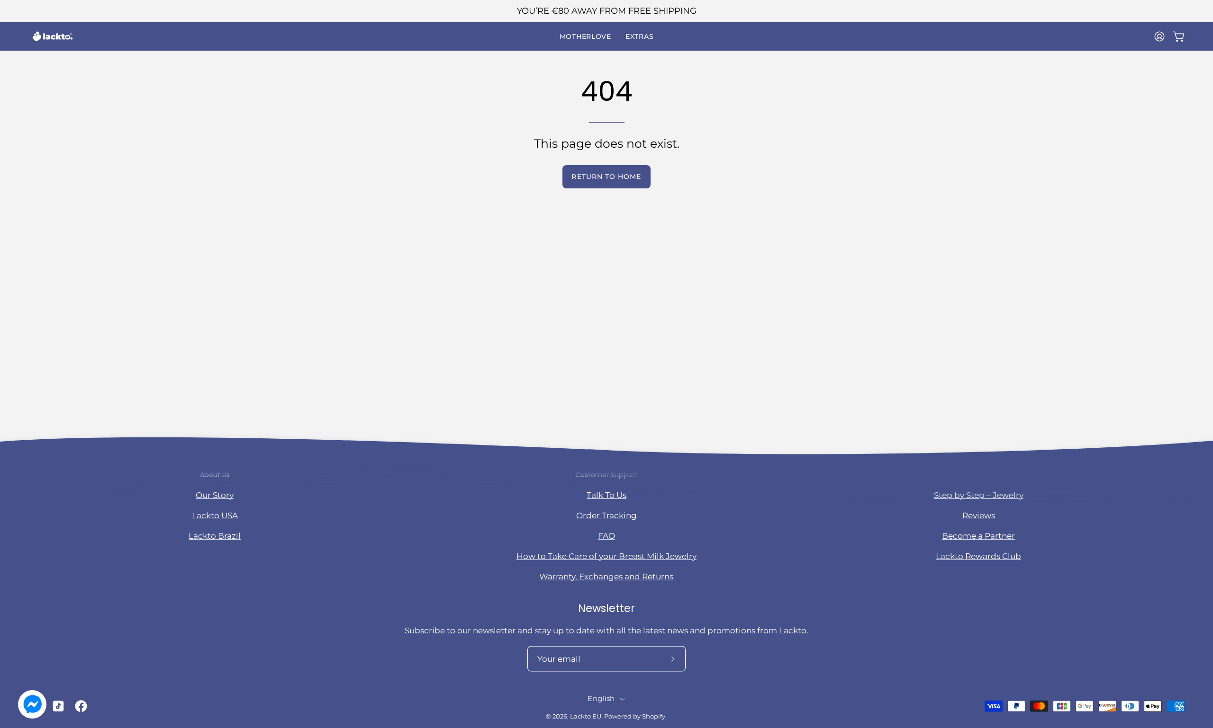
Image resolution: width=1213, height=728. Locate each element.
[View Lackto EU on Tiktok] (56, 706)
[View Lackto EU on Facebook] (79, 706)
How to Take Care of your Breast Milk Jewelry (606, 556)
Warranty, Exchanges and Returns (606, 576)
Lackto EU (585, 716)
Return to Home (606, 176)
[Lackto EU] (52, 36)
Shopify (653, 716)
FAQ (606, 536)
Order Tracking (606, 515)
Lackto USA (215, 515)
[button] (585, 36)
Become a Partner (978, 536)
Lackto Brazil (215, 536)
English (601, 698)
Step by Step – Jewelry (978, 494)
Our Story (215, 494)
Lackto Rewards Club (978, 556)
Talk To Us (606, 494)
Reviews (978, 515)
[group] (606, 11)
